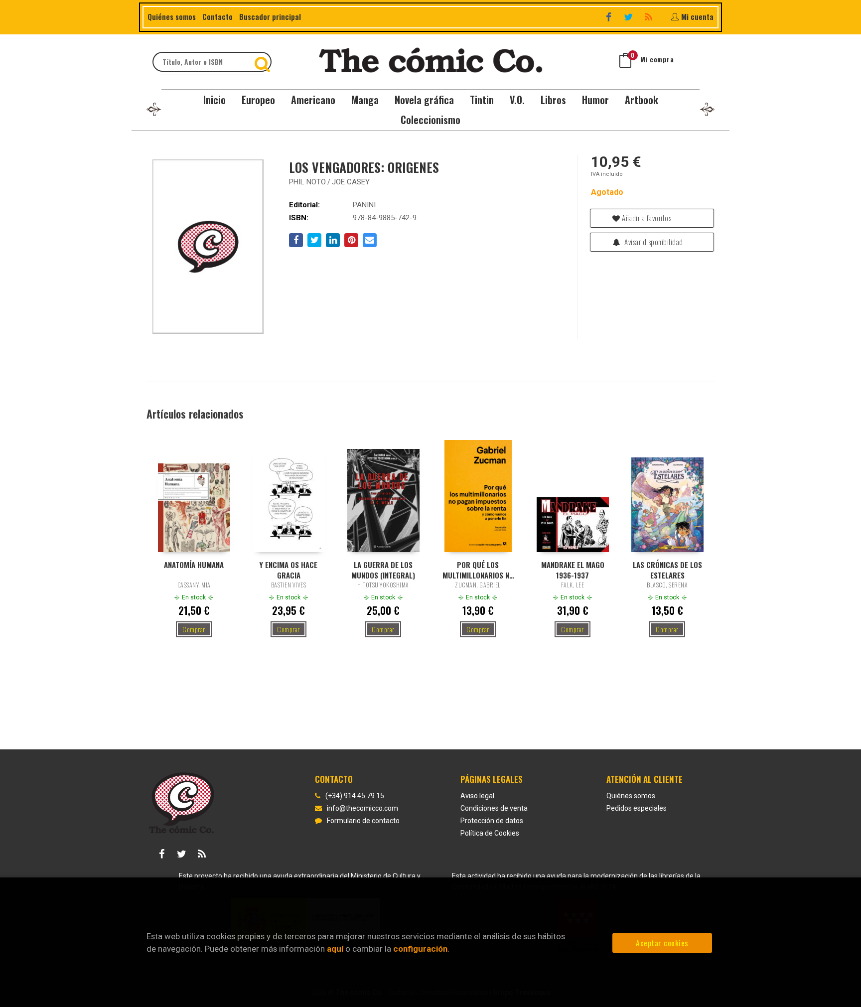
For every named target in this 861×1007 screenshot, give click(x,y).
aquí (335, 949)
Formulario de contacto (363, 821)
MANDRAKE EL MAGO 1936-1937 (572, 569)
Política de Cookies (489, 833)
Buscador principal (270, 16)
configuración (420, 949)
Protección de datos (491, 821)
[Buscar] (264, 62)
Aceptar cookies (662, 942)
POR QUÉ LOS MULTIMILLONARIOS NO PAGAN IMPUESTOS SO (478, 569)
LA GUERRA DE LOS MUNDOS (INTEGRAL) (383, 569)
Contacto (217, 16)
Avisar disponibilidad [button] (653, 241)
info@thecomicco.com (362, 808)
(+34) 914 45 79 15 (354, 796)
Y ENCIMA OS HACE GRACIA (288, 569)
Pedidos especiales (636, 808)
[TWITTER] (629, 16)
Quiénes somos (171, 16)
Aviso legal (477, 796)
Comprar (193, 629)
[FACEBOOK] (609, 16)
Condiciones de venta (494, 808)
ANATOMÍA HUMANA (194, 565)
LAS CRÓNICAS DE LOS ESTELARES (667, 569)
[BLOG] (649, 16)
